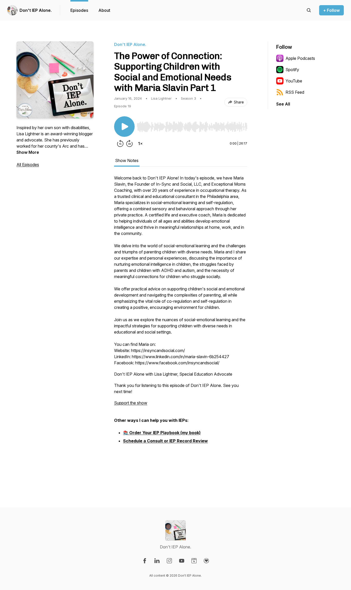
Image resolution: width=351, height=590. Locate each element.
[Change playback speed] (140, 143)
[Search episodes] (309, 10)
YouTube (293, 80)
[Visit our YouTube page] (181, 560)
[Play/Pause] (124, 126)
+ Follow (331, 10)
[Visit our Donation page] (206, 560)
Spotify (292, 69)
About (104, 10)
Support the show (130, 402)
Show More (27, 152)
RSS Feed (294, 92)
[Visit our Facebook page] (144, 560)
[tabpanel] (180, 327)
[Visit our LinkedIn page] (157, 560)
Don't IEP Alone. (36, 10)
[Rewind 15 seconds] (120, 143)
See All (283, 104)
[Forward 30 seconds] (129, 143)
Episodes (79, 10)
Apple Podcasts (300, 58)
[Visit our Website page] (194, 560)
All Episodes (27, 164)
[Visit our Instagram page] (169, 560)
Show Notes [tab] (126, 160)
